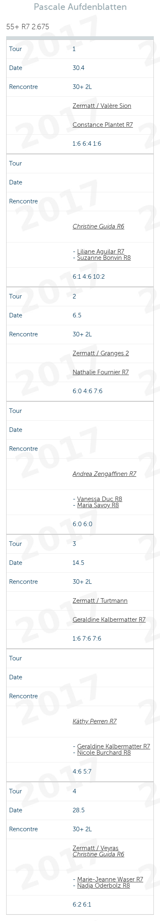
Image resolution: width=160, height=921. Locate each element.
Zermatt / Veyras (96, 848)
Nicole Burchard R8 (104, 752)
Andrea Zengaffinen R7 (104, 474)
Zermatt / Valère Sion (102, 106)
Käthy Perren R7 (95, 721)
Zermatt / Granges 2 (101, 353)
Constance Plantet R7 (103, 124)
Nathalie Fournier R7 (101, 372)
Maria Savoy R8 (98, 505)
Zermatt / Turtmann (100, 600)
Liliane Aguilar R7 (100, 251)
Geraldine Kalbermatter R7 (109, 619)
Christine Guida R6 (98, 226)
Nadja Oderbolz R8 (103, 885)
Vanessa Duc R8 (99, 499)
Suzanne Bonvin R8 (104, 257)
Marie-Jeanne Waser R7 (110, 879)
